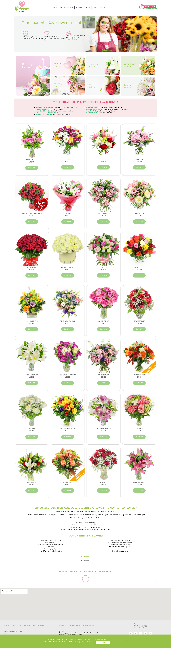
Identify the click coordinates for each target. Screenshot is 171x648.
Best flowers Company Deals (13, 631)
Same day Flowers (66, 8)
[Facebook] (131, 633)
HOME (55, 8)
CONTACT (102, 8)
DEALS (88, 8)
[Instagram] (140, 633)
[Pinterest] (150, 633)
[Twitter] (136, 633)
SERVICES (79, 8)
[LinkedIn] (145, 633)
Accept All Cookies (103, 642)
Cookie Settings (101, 639)
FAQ (94, 8)
